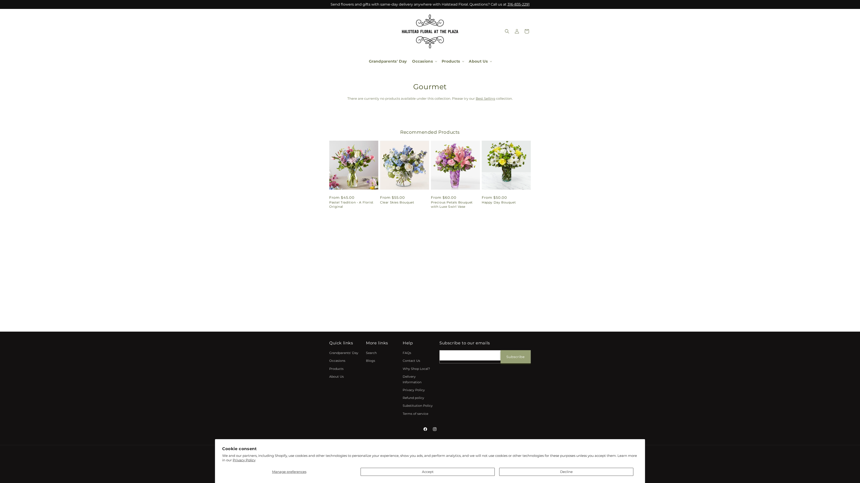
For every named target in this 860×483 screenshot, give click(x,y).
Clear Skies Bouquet (397, 202)
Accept (428, 472)
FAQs (407, 353)
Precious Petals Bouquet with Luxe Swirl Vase (452, 204)
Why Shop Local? (416, 369)
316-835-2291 (518, 4)
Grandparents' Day (343, 353)
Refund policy (413, 398)
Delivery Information (412, 379)
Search (371, 353)
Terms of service (415, 414)
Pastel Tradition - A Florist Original (351, 204)
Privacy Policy (244, 460)
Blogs (370, 361)
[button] (424, 61)
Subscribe (515, 357)
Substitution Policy (418, 406)
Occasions (337, 361)
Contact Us (411, 361)
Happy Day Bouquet (499, 202)
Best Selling (485, 98)
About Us (336, 377)
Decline (566, 472)
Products (336, 369)
